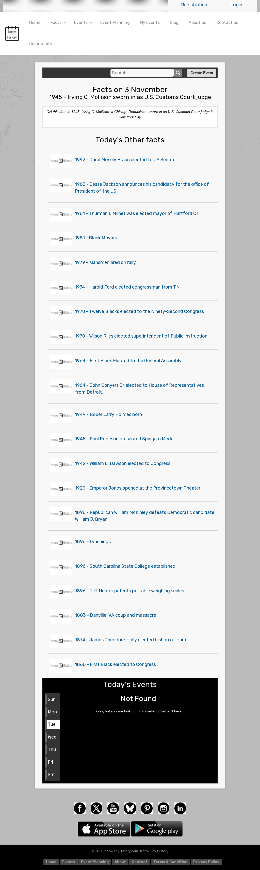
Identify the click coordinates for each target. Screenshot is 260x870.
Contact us (227, 22)
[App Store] (104, 828)
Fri (50, 762)
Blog (174, 22)
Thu (52, 749)
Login (236, 5)
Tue (52, 724)
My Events (150, 22)
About (120, 862)
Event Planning (115, 22)
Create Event (201, 73)
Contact (140, 862)
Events (81, 22)
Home (34, 22)
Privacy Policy (206, 862)
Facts (56, 22)
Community (40, 43)
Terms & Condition (170, 862)
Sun (52, 699)
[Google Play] (157, 828)
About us (197, 22)
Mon (52, 712)
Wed (52, 737)
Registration (194, 5)
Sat (51, 774)
